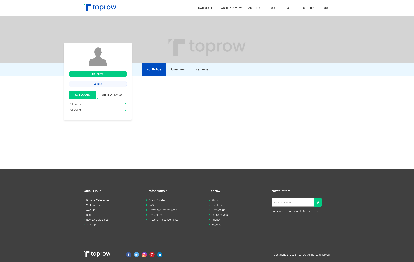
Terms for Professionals (163, 210)
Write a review (231, 8)
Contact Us (218, 210)
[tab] (154, 69)
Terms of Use (220, 214)
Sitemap (217, 224)
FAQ (151, 205)
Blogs (272, 8)
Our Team (217, 205)
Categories (206, 8)
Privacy (216, 219)
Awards (90, 210)
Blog (89, 214)
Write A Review (95, 205)
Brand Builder (157, 200)
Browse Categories (97, 200)
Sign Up (91, 224)
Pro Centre (155, 214)
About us (254, 8)
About (215, 200)
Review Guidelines (97, 219)
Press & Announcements (163, 219)
